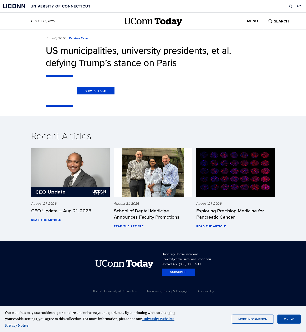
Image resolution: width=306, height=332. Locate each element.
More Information (252, 319)
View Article (95, 91)
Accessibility (206, 291)
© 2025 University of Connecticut (114, 291)
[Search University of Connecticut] (290, 6)
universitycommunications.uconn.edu (186, 259)
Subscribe (178, 272)
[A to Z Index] (299, 6)
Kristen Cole (78, 38)
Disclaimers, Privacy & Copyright (167, 291)
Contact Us (169, 264)
